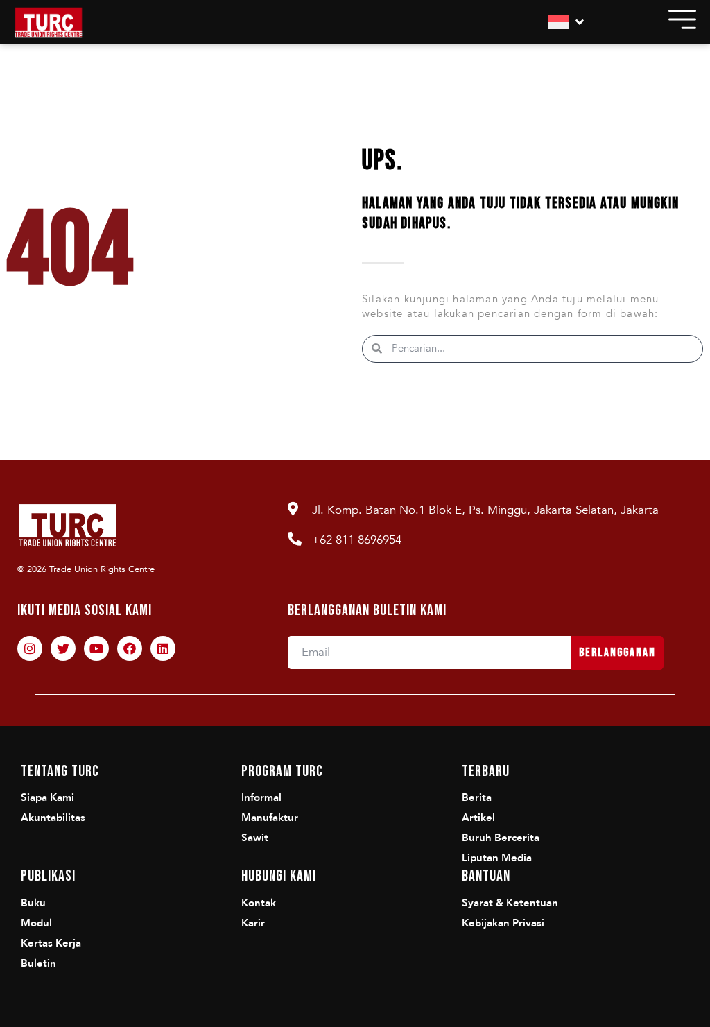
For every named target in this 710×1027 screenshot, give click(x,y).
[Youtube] (96, 648)
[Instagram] (29, 648)
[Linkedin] (162, 648)
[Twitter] (63, 648)
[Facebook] (129, 648)
